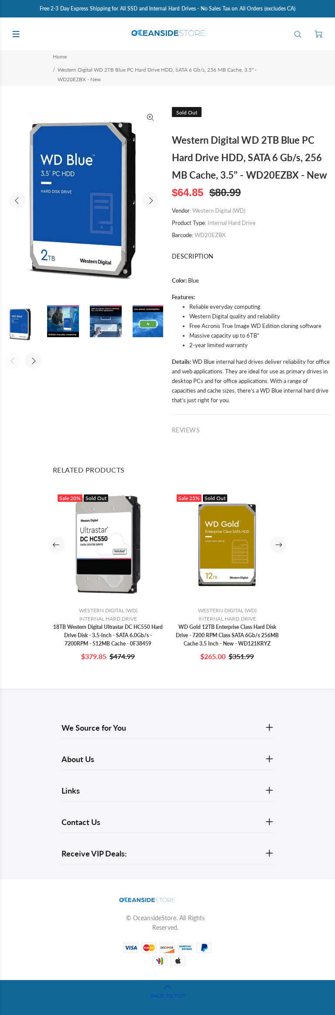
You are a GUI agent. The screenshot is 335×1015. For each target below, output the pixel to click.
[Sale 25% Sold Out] (227, 544)
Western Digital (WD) (218, 210)
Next (150, 200)
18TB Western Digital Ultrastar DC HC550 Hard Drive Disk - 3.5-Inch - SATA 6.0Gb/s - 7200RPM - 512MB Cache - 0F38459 (108, 635)
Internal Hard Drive (232, 222)
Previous (17, 200)
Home (60, 56)
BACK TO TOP (167, 995)
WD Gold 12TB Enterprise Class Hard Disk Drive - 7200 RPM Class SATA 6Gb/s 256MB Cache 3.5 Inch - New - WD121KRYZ (227, 635)
